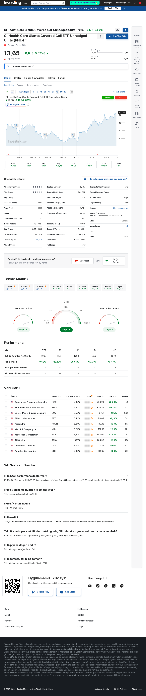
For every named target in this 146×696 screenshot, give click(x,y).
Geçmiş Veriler (33, 85)
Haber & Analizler (34, 78)
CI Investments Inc (120, 208)
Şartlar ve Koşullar (102, 689)
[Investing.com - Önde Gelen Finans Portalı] (15, 3)
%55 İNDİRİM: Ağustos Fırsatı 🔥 (84, 3)
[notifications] (135, 2)
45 (127, 226)
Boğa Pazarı (116, 260)
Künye (81, 626)
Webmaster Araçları (14, 626)
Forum (61, 78)
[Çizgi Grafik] (12, 91)
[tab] (11, 287)
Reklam (81, 615)
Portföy (8, 620)
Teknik (51, 78)
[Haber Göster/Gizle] (71, 91)
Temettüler (47, 85)
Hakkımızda (83, 609)
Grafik (17, 78)
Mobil (7, 615)
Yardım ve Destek (86, 620)
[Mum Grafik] (6, 91)
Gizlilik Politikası (120, 689)
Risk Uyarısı (137, 689)
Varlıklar (20, 85)
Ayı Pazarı (84, 261)
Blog (7, 609)
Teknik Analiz (15, 279)
